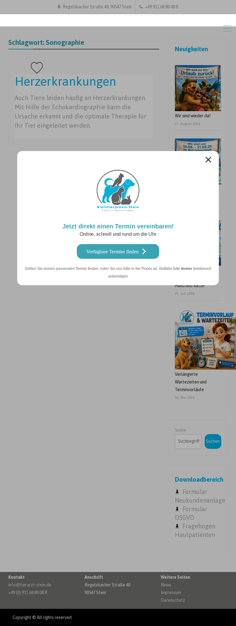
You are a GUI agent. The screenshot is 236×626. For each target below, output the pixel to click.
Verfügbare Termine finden (112, 251)
